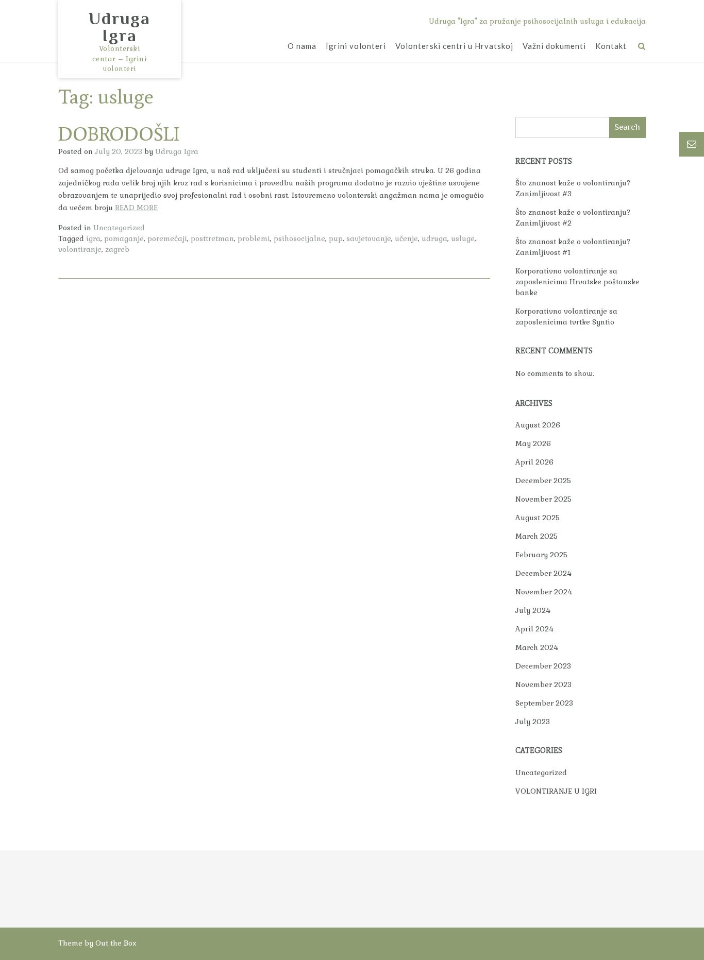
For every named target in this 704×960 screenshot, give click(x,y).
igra (93, 238)
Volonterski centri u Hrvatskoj (454, 45)
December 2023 (543, 666)
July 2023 (532, 721)
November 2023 (543, 684)
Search (627, 127)
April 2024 (534, 628)
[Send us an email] (691, 144)
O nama (302, 45)
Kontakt (611, 45)
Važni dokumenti (554, 45)
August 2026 (537, 425)
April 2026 (534, 462)
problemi (254, 238)
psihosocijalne (299, 238)
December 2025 (543, 480)
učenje (406, 238)
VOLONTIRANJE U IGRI (556, 791)
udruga (434, 238)
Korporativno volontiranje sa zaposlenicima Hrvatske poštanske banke (577, 281)
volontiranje (80, 249)
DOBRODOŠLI (119, 134)
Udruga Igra (119, 27)
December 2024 (543, 573)
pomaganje (124, 238)
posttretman (212, 238)
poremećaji (167, 238)
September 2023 (544, 703)
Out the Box (116, 943)
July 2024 (532, 610)
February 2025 (541, 554)
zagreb (117, 249)
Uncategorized (119, 227)
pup (336, 238)
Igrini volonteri (356, 45)
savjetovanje (368, 238)
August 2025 (537, 517)
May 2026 (533, 443)
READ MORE (136, 207)
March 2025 (536, 536)
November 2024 (543, 591)
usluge (463, 238)
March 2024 (536, 647)
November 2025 (543, 499)
